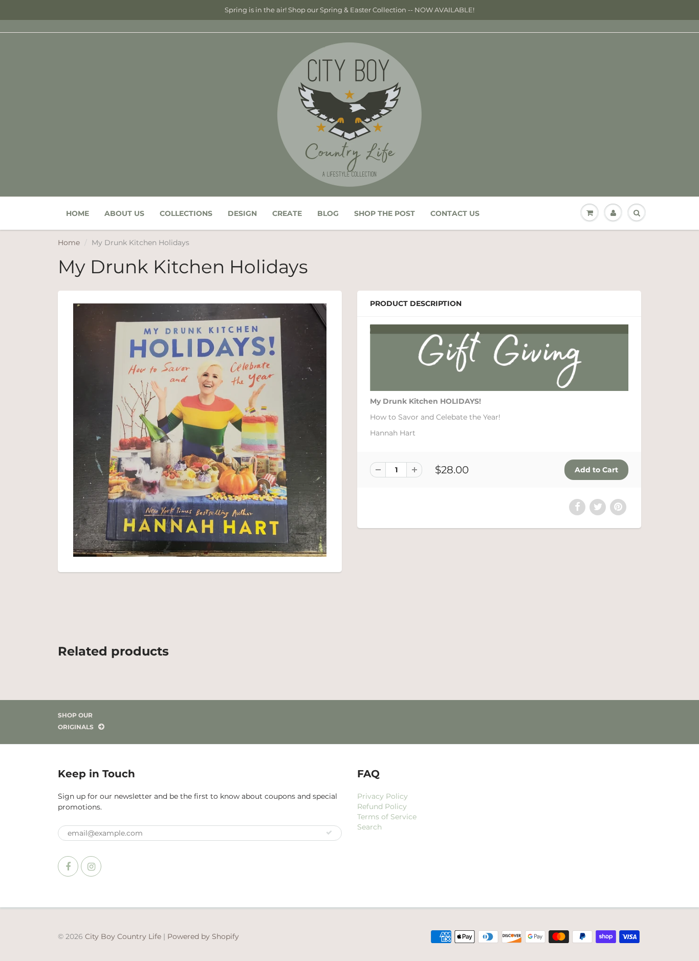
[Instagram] (91, 866)
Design (242, 213)
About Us (124, 213)
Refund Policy (382, 806)
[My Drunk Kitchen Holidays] (199, 430)
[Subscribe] (329, 832)
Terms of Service (387, 816)
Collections (186, 213)
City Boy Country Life (123, 936)
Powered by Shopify (203, 936)
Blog (328, 213)
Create (287, 213)
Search (369, 827)
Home (77, 213)
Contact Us (454, 213)
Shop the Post (384, 213)
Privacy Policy (382, 796)
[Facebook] (68, 866)
